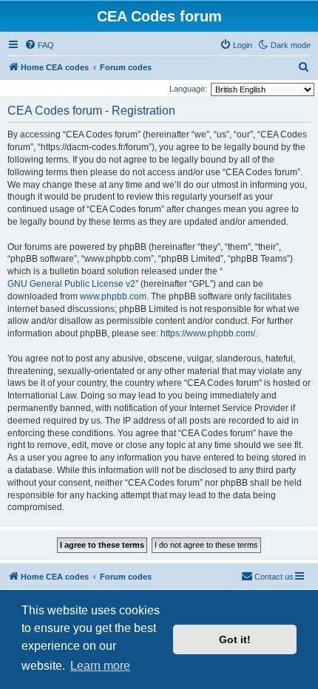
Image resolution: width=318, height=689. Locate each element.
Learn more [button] (100, 665)
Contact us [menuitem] (274, 576)
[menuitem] (39, 45)
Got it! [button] (235, 639)
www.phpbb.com (113, 296)
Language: (188, 88)
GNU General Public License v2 (71, 284)
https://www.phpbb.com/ (207, 333)
